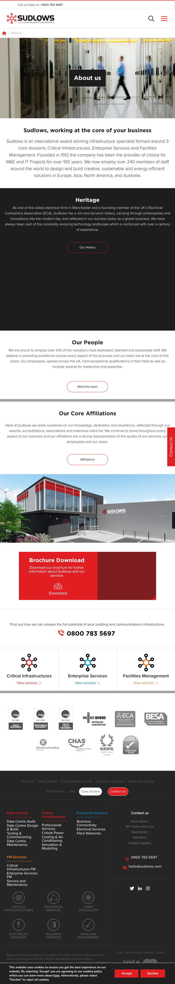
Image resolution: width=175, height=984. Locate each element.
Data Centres (47, 781)
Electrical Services (91, 829)
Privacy (138, 952)
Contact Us (118, 791)
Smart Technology (141, 781)
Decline (152, 973)
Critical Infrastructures (76, 781)
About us (27, 781)
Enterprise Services (110, 781)
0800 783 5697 (52, 5)
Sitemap (148, 952)
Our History (87, 247)
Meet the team (87, 387)
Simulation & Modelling (52, 846)
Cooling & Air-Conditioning (53, 838)
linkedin (140, 888)
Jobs (71, 791)
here (56, 975)
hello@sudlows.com (145, 866)
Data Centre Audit (21, 821)
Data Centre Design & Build (22, 827)
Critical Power (53, 833)
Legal (120, 952)
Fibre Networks (89, 833)
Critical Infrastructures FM (21, 867)
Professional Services (51, 827)
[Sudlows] (30, 18)
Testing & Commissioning (19, 835)
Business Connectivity (87, 823)
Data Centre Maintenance (17, 843)
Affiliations (87, 459)
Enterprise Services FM (22, 875)
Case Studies (90, 791)
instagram (148, 888)
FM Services (56, 791)
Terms (128, 952)
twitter (132, 888)
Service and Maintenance (17, 883)
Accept (126, 973)
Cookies (160, 952)
